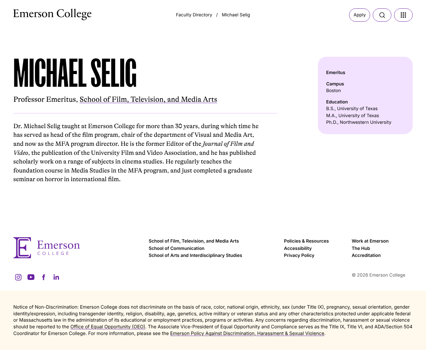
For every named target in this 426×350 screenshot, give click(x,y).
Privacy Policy (299, 255)
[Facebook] (44, 277)
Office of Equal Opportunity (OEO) (107, 327)
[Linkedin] (56, 277)
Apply (359, 15)
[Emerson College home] (77, 247)
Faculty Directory (194, 15)
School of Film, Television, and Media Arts (148, 99)
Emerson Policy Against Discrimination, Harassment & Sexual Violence (247, 333)
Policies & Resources (306, 241)
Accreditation (366, 255)
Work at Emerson (370, 241)
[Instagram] (18, 277)
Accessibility (298, 248)
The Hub (361, 248)
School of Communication (177, 248)
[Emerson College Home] (40, 13)
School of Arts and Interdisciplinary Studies (195, 255)
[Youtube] (31, 277)
